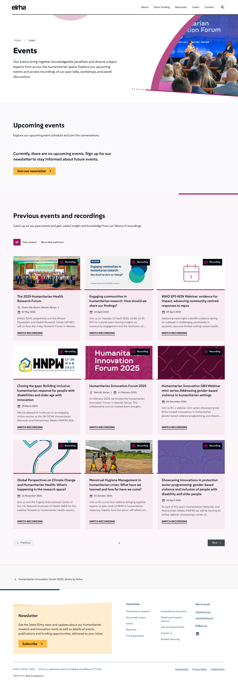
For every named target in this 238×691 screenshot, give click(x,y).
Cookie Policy (218, 669)
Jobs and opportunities (172, 627)
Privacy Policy (199, 669)
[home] (19, 7)
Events (129, 623)
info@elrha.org (203, 612)
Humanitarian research (138, 611)
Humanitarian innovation (173, 611)
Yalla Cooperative (34, 675)
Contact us (166, 633)
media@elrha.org (204, 618)
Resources (131, 629)
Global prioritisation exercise (171, 619)
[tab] (17, 242)
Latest (32, 40)
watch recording (30, 333)
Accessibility (182, 669)
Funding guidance (135, 635)
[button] (145, 7)
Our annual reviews (136, 617)
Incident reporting (170, 639)
